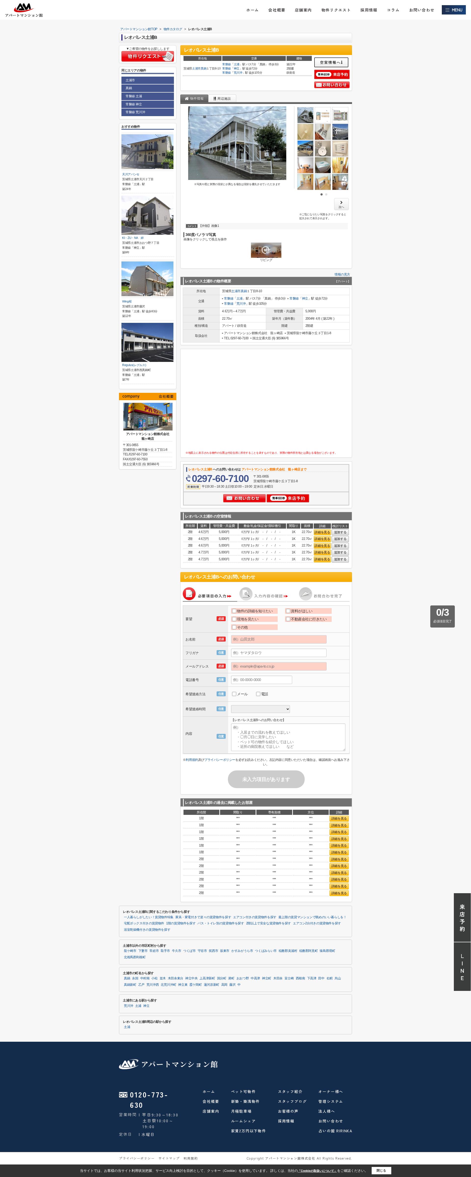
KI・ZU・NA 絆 (133, 238)
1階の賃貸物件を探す (181, 923)
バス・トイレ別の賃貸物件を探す (220, 923)
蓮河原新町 (211, 984)
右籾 (330, 978)
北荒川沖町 (168, 984)
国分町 (221, 978)
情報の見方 (342, 274)
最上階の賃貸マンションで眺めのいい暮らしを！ (312, 917)
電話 (264, 694)
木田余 (278, 978)
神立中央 (191, 978)
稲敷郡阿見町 (308, 951)
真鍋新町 (130, 984)
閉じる (381, 1170)
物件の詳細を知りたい (255, 611)
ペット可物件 (243, 1091)
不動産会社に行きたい (309, 619)
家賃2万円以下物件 (248, 1130)
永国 (135, 978)
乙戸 (141, 984)
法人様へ (326, 1111)
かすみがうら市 (242, 951)
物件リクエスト (336, 10)
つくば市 (189, 951)
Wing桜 (126, 301)
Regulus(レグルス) (134, 365)
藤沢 (232, 984)
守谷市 (202, 951)
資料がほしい (301, 611)
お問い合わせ (421, 10)
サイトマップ (169, 1158)
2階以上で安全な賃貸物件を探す (268, 923)
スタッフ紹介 (290, 1091)
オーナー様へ (330, 1091)
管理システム (330, 1101)
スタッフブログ (292, 1101)
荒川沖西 (152, 984)
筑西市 (213, 951)
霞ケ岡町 (195, 984)
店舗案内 (303, 10)
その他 (242, 627)
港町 (231, 978)
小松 (154, 978)
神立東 (182, 984)
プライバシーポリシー (219, 760)
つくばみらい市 (265, 951)
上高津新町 (207, 978)
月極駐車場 (241, 1111)
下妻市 (143, 951)
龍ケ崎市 (130, 951)
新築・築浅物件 (245, 1101)
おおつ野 (242, 978)
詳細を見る (322, 532)
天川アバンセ (130, 174)
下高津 (311, 978)
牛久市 (176, 951)
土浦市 (196, 68)
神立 (236, 68)
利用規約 (192, 760)
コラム (393, 10)
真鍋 (203, 68)
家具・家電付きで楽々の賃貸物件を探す (203, 917)
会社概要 (276, 10)
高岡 (224, 984)
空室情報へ (330, 62)
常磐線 (226, 64)
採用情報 (368, 10)
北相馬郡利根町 (134, 957)
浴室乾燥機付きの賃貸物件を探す (147, 929)
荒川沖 (238, 72)
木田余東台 (175, 978)
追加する (340, 532)
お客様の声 (288, 1111)
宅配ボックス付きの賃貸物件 (144, 923)
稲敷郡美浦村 (288, 951)
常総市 (154, 951)
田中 (321, 978)
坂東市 (224, 951)
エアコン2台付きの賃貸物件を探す (317, 923)
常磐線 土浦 (134, 96)
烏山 (338, 978)
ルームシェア (243, 1120)
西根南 (300, 978)
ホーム (252, 10)
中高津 (255, 978)
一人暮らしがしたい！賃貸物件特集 (148, 917)
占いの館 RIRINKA (335, 1130)
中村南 (145, 978)
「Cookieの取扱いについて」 (317, 1171)
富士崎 (289, 978)
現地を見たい (247, 619)
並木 (163, 978)
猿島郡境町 (327, 951)
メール (242, 694)
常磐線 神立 (134, 104)
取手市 (165, 951)
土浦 (236, 64)
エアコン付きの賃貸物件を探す (254, 917)
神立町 (266, 978)
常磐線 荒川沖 (135, 112)
